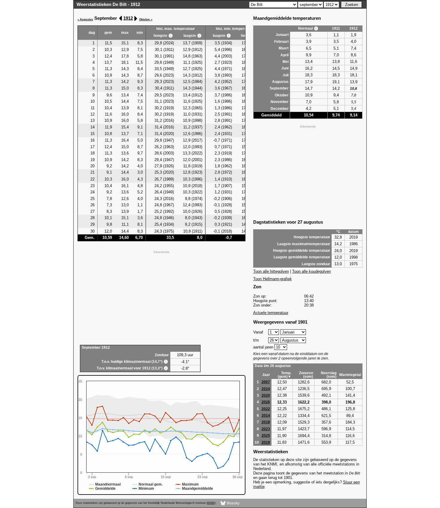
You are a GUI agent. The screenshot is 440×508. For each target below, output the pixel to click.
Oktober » (145, 19)
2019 (266, 442)
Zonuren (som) (306, 374)
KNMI (211, 502)
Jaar (266, 375)
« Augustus (85, 19)
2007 (266, 382)
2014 (266, 415)
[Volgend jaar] (135, 18)
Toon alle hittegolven (271, 271)
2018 (266, 422)
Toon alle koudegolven (311, 271)
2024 (266, 389)
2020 (266, 395)
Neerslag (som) (328, 374)
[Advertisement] (161, 297)
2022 (266, 409)
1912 (128, 18)
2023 (266, 429)
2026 (266, 402)
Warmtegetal (350, 375)
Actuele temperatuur (270, 312)
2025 (266, 435)
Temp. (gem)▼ (284, 374)
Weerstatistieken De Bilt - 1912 (108, 4)
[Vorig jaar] (120, 18)
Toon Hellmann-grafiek (272, 279)
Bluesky (232, 503)
